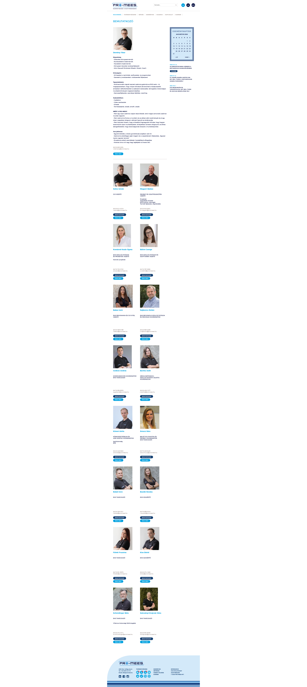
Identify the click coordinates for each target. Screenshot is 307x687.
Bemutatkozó (119, 214)
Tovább (173, 71)
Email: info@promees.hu (126, 672)
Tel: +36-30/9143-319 (125, 671)
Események (150, 14)
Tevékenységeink (130, 14)
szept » (187, 57)
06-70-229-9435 (145, 451)
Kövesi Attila (118, 431)
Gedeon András (119, 371)
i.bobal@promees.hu (120, 513)
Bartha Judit (145, 371)
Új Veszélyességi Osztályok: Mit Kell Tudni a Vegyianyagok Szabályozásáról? (181, 79)
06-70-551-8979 (118, 572)
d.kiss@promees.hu (146, 574)
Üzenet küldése (159, 672)
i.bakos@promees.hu (120, 331)
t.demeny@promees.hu (121, 149)
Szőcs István (118, 189)
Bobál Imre (118, 492)
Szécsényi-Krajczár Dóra (150, 613)
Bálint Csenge (146, 250)
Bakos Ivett (118, 310)
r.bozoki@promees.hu (147, 513)
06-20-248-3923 (118, 451)
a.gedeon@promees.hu (121, 392)
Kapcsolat (169, 14)
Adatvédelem (175, 672)
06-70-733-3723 (118, 269)
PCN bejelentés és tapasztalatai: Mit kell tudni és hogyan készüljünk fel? (180, 89)
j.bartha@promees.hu (147, 392)
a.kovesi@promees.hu (120, 452)
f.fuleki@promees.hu (120, 574)
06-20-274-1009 (145, 572)
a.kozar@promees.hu (120, 271)
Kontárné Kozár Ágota (122, 250)
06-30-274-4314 (118, 633)
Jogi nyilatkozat (176, 671)
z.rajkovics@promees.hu (148, 331)
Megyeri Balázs (146, 189)
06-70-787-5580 (145, 269)
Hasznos (159, 14)
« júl (176, 57)
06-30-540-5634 (145, 208)
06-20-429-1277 (145, 390)
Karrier (178, 14)
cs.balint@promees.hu (147, 271)
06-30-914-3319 (118, 208)
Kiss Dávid (144, 552)
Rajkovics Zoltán (147, 310)
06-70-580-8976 (118, 390)
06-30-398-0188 (118, 330)
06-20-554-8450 (145, 633)
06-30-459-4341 (118, 511)
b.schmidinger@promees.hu (123, 634)
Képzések (156, 671)
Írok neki (118, 153)
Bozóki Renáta (146, 492)
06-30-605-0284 (118, 147)
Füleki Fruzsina (119, 552)
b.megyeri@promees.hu (148, 210)
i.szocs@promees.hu (120, 210)
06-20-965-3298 (145, 330)
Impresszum (175, 669)
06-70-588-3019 (145, 511)
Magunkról (117, 14)
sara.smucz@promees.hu (148, 452)
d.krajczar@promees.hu (148, 634)
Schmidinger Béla (121, 613)
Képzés (141, 14)
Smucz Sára (145, 431)
